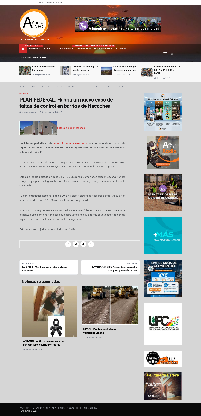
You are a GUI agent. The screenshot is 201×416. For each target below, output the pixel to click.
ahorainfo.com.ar (29, 112)
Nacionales (83, 47)
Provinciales (66, 49)
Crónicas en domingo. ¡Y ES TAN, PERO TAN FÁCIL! (167, 70)
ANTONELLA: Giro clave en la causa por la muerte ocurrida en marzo (43, 343)
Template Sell (27, 411)
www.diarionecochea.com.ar (71, 143)
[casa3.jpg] (28, 127)
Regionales (49, 49)
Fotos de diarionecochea (71, 127)
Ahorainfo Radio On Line (33, 58)
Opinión (119, 49)
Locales (35, 47)
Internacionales (103, 47)
